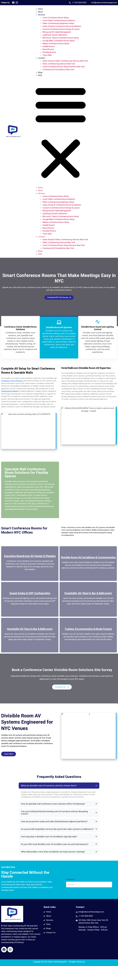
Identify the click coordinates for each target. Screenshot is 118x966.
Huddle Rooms (49, 46)
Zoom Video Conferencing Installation (59, 20)
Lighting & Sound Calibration (55, 35)
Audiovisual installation (10, 391)
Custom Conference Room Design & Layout (61, 29)
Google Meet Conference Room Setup (59, 41)
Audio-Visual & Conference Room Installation (62, 26)
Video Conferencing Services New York (59, 64)
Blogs (40, 72)
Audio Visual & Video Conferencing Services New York (65, 61)
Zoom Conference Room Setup (56, 18)
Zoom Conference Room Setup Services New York (64, 67)
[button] (60, 131)
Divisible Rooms (49, 52)
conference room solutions (11, 381)
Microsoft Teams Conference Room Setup (61, 38)
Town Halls (47, 55)
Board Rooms (48, 49)
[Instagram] (16, 2)
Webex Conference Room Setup (56, 43)
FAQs (40, 75)
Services (41, 15)
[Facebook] (13, 2)
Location (41, 58)
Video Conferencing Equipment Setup (58, 23)
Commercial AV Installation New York (58, 69)
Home (40, 9)
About (40, 12)
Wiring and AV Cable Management (57, 32)
